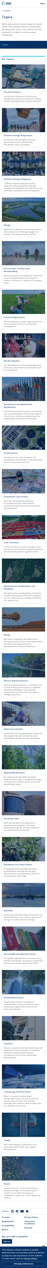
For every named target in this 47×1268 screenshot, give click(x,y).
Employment (8, 1221)
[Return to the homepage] (7, 3)
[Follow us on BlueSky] (12, 1211)
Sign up (7, 1241)
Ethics (5, 1229)
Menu (42, 3)
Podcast (28, 1228)
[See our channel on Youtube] (22, 1211)
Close (43, 1246)
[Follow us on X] (27, 1211)
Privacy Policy (31, 1217)
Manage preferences (23, 1264)
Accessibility (8, 1225)
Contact (6, 1217)
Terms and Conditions (29, 1222)
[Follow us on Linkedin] (17, 1211)
